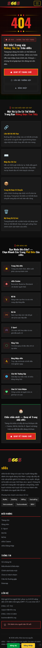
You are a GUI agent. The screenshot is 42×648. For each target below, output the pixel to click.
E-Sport (4, 529)
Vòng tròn (5, 524)
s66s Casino (6, 542)
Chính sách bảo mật (9, 571)
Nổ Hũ (3, 537)
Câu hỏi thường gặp (22, 80)
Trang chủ (5, 520)
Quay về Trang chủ (23, 72)
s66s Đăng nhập (7, 546)
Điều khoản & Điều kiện (10, 566)
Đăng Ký (13, 645)
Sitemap (4, 583)
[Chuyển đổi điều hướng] (37, 3)
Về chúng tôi (6, 562)
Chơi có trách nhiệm (9, 575)
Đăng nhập (22, 88)
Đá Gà (3, 533)
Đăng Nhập (28, 645)
